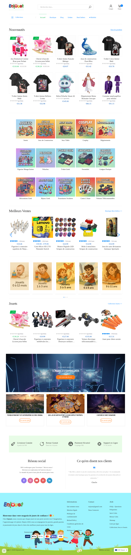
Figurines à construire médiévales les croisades (42, 341)
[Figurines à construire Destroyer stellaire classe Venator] (65, 319)
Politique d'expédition (74, 530)
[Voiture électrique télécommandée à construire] (88, 319)
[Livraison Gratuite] (13, 444)
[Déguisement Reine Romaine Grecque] (88, 83)
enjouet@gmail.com (95, 507)
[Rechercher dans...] (90, 7)
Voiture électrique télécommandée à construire (88, 341)
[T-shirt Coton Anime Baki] (111, 46)
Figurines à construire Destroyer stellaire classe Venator (65, 341)
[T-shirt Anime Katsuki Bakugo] (65, 46)
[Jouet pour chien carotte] (111, 319)
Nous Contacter (93, 510)
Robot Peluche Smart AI (65, 96)
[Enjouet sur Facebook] (24, 480)
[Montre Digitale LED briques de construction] (42, 227)
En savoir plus (65, 377)
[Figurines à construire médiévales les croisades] (42, 319)
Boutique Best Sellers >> (113, 211)
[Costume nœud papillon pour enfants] (111, 83)
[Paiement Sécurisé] (70, 444)
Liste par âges (114, 524)
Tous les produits (116, 30)
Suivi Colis (113, 513)
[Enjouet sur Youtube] (37, 480)
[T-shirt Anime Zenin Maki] (19, 83)
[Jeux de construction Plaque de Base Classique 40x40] (111, 227)
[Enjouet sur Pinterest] (43, 480)
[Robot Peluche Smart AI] (65, 83)
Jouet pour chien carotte (111, 339)
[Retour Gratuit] (42, 444)
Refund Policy (72, 520)
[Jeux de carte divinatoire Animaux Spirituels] (88, 227)
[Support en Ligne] (99, 444)
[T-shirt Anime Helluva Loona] (42, 83)
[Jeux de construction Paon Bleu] (88, 46)
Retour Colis (114, 517)
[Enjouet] (19, 276)
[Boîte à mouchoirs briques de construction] (65, 227)
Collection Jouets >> (115, 304)
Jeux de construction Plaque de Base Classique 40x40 (111, 248)
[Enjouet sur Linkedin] (49, 480)
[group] (19, 64)
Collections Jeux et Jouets (118, 527)
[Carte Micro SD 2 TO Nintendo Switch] (19, 227)
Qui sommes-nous (73, 507)
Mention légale (72, 510)
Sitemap (112, 520)
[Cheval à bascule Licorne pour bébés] (42, 46)
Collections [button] (19, 17)
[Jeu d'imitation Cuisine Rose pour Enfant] (19, 46)
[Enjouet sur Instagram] (30, 480)
